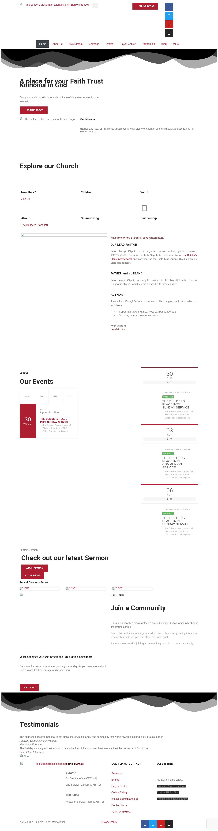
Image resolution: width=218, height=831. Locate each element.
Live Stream (76, 44)
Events (109, 44)
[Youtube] (169, 24)
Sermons (94, 44)
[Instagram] (169, 33)
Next (43, 409)
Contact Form (119, 805)
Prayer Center (127, 44)
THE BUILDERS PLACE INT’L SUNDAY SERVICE (54, 420)
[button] (95, 5)
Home (42, 44)
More (176, 44)
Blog (164, 44)
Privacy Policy (109, 822)
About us (58, 44)
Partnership (148, 44)
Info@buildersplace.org (124, 799)
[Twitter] (169, 16)
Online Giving (119, 792)
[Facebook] (169, 7)
